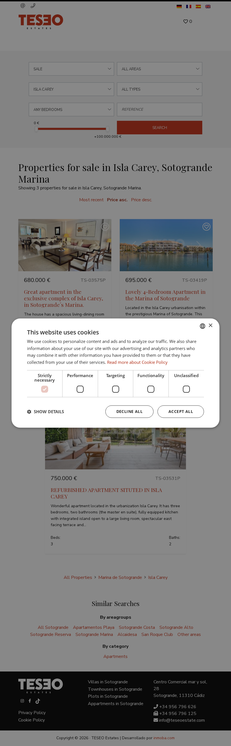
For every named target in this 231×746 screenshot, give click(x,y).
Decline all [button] (129, 411)
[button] (45, 411)
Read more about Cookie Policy (137, 362)
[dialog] (115, 373)
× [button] (210, 325)
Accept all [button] (180, 411)
